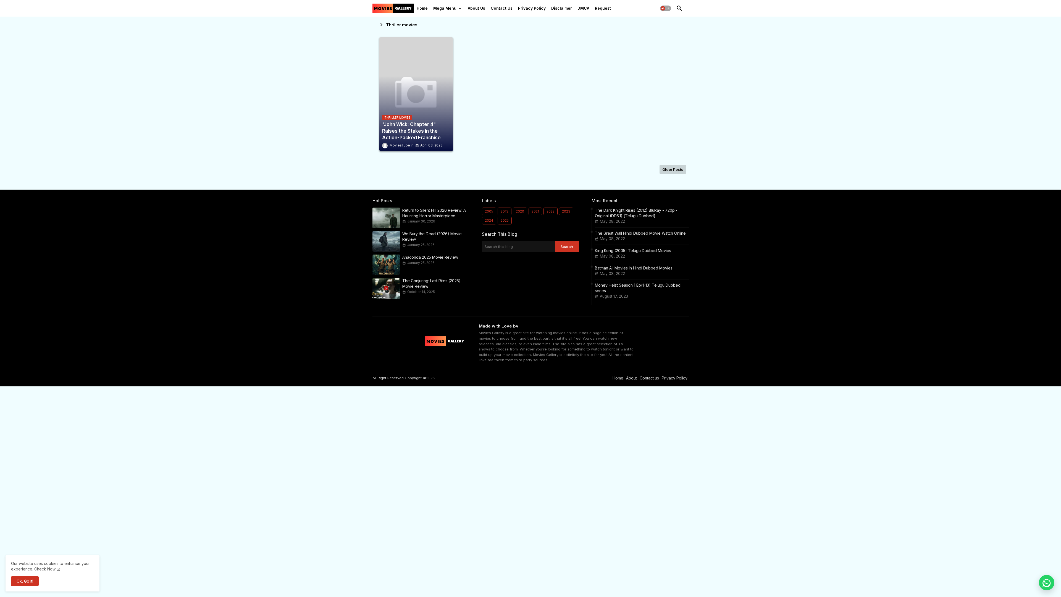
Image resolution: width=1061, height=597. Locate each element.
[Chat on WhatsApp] (1046, 582)
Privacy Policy (532, 8)
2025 (505, 220)
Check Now (45, 569)
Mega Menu (444, 8)
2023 (566, 211)
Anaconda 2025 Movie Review (430, 257)
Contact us (649, 378)
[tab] (422, 9)
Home (422, 8)
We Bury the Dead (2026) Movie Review (432, 236)
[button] (665, 8)
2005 (489, 211)
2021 (535, 211)
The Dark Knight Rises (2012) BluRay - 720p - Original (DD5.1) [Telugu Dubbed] (636, 213)
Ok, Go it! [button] (25, 581)
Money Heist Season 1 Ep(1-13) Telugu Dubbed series (638, 288)
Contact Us (502, 8)
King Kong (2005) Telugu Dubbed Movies (633, 250)
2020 (520, 211)
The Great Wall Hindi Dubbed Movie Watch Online (640, 233)
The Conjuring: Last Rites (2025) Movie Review (431, 283)
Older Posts (672, 169)
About (631, 378)
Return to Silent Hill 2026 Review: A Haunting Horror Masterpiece (434, 213)
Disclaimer (561, 8)
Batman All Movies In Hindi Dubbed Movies (634, 268)
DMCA (583, 8)
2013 (504, 211)
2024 (489, 220)
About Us (476, 8)
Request (603, 8)
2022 (551, 211)
